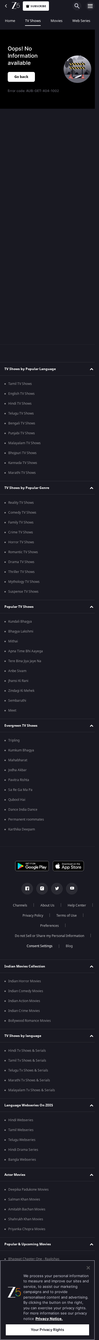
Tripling (14, 740)
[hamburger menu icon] (90, 6)
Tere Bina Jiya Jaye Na (24, 661)
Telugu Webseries (21, 1139)
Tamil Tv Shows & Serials (27, 1060)
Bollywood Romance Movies (29, 1020)
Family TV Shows (21, 522)
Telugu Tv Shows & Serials (28, 1070)
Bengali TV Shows (21, 423)
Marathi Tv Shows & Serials (29, 1080)
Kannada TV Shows (22, 462)
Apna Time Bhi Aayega (25, 651)
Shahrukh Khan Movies (25, 1219)
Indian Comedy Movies (25, 991)
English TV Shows (21, 393)
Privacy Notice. (49, 1318)
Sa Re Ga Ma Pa (20, 789)
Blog (67, 946)
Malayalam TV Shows (24, 443)
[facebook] (25, 888)
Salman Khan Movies (24, 1199)
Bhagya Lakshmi (20, 631)
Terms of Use (31, 925)
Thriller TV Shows (21, 571)
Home (10, 20)
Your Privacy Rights (47, 1329)
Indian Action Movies (24, 1000)
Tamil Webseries (21, 1130)
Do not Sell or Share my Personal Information (47, 935)
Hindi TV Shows (20, 403)
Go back (21, 76)
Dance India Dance (22, 809)
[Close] (88, 1268)
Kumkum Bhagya (21, 750)
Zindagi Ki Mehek (21, 690)
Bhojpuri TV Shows (22, 453)
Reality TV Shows (21, 502)
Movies (56, 20)
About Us (61, 905)
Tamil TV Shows (20, 383)
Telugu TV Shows (21, 413)
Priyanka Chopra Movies (26, 1229)
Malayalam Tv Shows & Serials (31, 1090)
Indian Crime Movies (24, 1010)
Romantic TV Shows (23, 552)
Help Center (30, 915)
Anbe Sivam (17, 670)
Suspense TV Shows (23, 591)
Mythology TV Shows (24, 581)
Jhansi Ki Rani (18, 680)
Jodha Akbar (17, 770)
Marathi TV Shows (22, 472)
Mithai (13, 641)
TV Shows (33, 20)
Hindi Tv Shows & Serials (27, 1050)
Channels (34, 905)
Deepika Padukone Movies (28, 1189)
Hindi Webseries (20, 1120)
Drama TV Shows (21, 562)
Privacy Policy (63, 915)
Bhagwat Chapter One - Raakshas (33, 1259)
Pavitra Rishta (18, 779)
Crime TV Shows (20, 532)
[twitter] (55, 888)
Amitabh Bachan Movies (26, 1209)
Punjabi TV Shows (21, 433)
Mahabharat (17, 760)
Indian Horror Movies (24, 981)
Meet (12, 710)
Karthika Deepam (21, 829)
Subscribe (38, 6)
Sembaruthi (17, 700)
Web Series (81, 20)
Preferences (64, 925)
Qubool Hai (16, 799)
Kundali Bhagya (20, 621)
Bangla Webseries (22, 1159)
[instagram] (40, 888)
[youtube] (70, 888)
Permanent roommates (26, 819)
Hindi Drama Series (23, 1149)
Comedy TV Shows (22, 512)
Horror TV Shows (21, 542)
